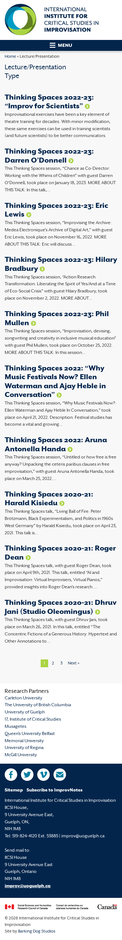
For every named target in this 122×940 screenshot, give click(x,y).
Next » (73, 663)
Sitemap (14, 790)
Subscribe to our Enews (59, 774)
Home (10, 57)
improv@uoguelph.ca (28, 886)
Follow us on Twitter (27, 774)
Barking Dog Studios (36, 931)
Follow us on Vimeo (43, 774)
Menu (65, 46)
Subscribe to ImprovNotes (55, 790)
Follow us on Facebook (11, 774)
